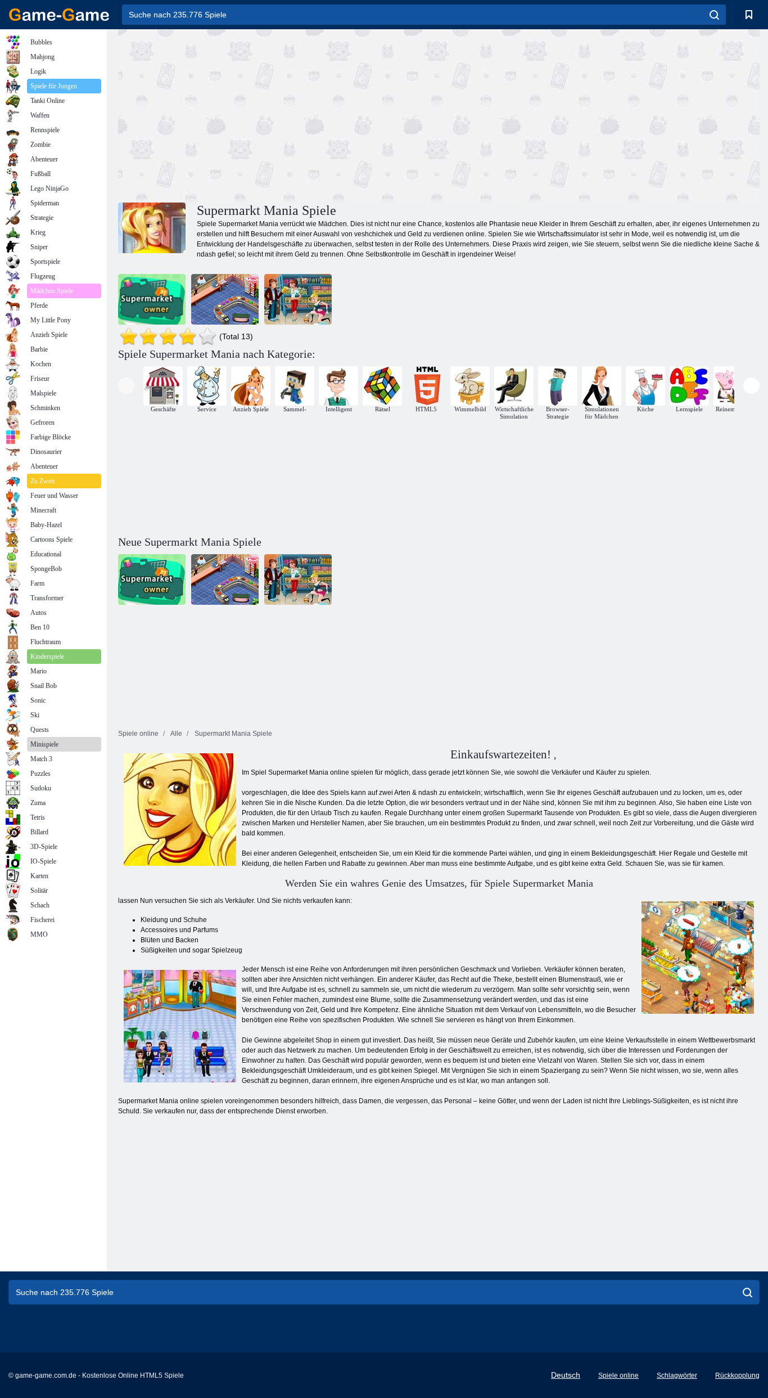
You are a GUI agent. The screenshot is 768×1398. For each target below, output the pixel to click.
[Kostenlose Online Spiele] (59, 14)
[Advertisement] (278, 114)
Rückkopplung (737, 1375)
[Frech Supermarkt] (298, 299)
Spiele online (618, 1375)
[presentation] (126, 385)
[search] (714, 14)
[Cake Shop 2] (225, 299)
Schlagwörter (677, 1375)
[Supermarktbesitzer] (152, 299)
